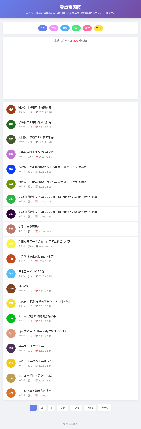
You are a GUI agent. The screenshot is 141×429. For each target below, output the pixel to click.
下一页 (105, 407)
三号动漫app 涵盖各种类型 (35, 391)
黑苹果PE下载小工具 (31, 346)
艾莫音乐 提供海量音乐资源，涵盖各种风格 (44, 301)
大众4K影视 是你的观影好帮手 (37, 316)
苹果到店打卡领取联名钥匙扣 (36, 152)
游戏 (65, 28)
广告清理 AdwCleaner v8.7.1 (36, 256)
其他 (98, 28)
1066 (90, 407)
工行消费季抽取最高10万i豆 (35, 376)
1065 (76, 407)
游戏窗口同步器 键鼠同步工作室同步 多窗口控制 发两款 (52, 167)
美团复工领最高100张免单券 (36, 137)
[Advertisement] (70, 70)
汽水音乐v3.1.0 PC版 (31, 271)
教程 (87, 28)
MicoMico (24, 286)
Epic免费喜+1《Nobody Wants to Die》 (43, 331)
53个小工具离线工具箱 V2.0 (36, 361)
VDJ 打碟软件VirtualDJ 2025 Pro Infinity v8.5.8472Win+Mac (58, 197)
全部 (42, 28)
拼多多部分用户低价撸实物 (34, 107)
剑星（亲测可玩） (29, 226)
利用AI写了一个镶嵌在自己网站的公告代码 (44, 241)
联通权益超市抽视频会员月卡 (36, 122)
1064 (62, 407)
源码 (76, 28)
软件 (53, 28)
